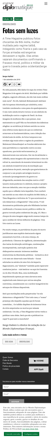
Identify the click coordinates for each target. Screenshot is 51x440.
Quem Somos (8, 357)
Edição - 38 (7, 19)
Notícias (18, 19)
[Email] (19, 84)
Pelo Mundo (7, 363)
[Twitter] (10, 84)
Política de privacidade (11, 366)
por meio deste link (30, 429)
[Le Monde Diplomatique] (18, 6)
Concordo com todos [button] (12, 434)
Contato (5, 369)
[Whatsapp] (14, 84)
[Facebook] (5, 84)
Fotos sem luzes (20, 30)
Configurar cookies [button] (31, 434)
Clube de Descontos (10, 360)
